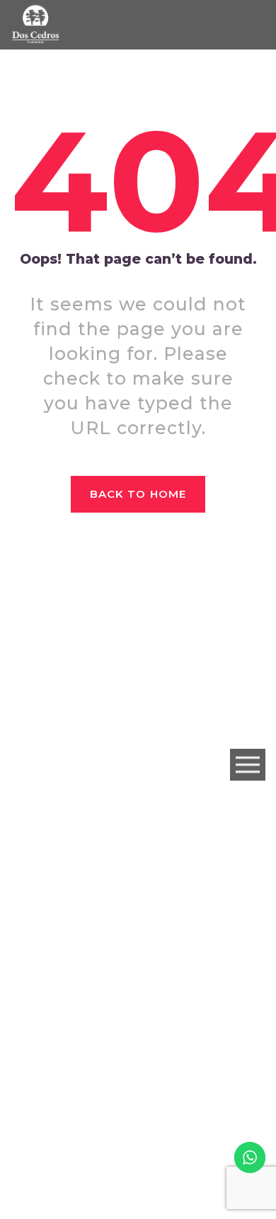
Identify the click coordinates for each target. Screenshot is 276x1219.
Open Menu (247, 765)
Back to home (138, 494)
